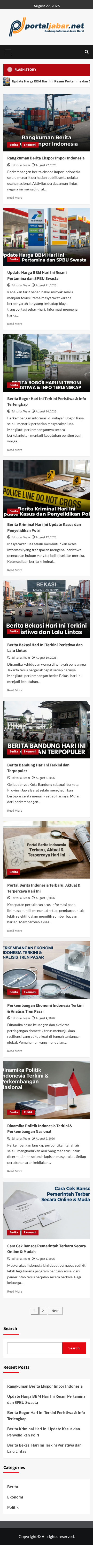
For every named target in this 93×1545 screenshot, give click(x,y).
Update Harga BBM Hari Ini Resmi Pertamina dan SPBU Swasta (37, 275)
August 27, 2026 (46, 165)
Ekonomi (30, 145)
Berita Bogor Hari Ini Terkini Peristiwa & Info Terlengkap (46, 1415)
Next (55, 1310)
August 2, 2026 (45, 1138)
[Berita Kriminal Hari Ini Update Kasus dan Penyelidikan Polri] (46, 489)
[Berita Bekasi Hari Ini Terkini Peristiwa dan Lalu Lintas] (46, 609)
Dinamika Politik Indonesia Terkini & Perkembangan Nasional (39, 1128)
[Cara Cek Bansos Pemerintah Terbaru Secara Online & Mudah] (46, 1210)
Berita (14, 145)
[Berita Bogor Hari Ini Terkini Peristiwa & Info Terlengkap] (46, 363)
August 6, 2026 (45, 898)
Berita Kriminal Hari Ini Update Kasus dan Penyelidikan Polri (43, 1431)
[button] (8, 51)
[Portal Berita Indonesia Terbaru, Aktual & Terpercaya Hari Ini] (46, 850)
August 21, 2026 (46, 285)
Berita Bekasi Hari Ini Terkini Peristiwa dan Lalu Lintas (44, 1448)
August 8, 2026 (45, 778)
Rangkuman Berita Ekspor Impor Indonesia (45, 158)
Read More (14, 197)
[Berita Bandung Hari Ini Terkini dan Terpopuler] (46, 729)
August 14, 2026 (46, 411)
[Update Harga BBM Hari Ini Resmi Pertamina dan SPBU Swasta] (46, 237)
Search (10, 1328)
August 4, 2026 (45, 1018)
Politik (28, 1112)
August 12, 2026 (46, 537)
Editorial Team (20, 165)
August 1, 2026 (45, 1259)
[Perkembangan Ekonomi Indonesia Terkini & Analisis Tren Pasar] (46, 970)
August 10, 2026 (46, 658)
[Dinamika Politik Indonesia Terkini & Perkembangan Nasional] (46, 1090)
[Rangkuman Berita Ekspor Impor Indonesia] (46, 122)
